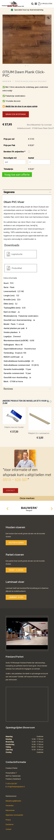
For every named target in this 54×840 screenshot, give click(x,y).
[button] (48, 20)
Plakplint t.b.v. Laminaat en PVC (39, 433)
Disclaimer (9, 824)
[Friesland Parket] (13, 2)
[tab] (27, 192)
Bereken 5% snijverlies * (14, 151)
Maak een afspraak (16, 114)
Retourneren (10, 810)
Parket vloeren (16, 570)
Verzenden (10, 805)
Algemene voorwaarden (14, 815)
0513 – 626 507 (15, 480)
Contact (10, 491)
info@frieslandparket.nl (16, 787)
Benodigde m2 (10, 158)
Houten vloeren (16, 543)
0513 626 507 (12, 784)
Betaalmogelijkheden (13, 801)
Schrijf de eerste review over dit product (30, 81)
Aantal (31, 158)
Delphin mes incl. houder (14, 427)
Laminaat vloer (16, 597)
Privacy (8, 820)
